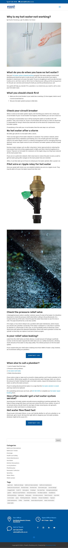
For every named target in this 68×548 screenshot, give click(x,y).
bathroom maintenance (45, 485)
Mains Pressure (48, 495)
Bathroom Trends (12, 450)
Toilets (20, 500)
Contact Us (34, 355)
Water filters (10, 475)
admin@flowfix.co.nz (20, 532)
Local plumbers (11, 465)
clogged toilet (11, 490)
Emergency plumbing (51, 490)
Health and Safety (12, 455)
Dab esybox (26, 490)
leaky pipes (28, 495)
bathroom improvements (31, 485)
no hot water (11, 498)
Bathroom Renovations (14, 448)
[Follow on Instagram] (43, 527)
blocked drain (24, 487)
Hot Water (32, 20)
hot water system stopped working (23, 75)
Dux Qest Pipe (41, 490)
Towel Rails (26, 500)
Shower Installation (43, 498)
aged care (10, 485)
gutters (9, 492)
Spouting (9, 473)
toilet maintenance (12, 500)
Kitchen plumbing (12, 495)
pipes (17, 498)
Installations (52, 492)
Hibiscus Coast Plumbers (19, 492)
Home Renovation (31, 492)
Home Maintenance (13, 458)
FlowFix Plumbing (14, 20)
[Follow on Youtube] (54, 527)
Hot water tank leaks (14, 371)
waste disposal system (37, 500)
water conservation (49, 500)
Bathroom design (18, 485)
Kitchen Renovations (13, 463)
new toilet (56, 495)
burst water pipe (42, 487)
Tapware (52, 498)
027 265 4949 (36, 391)
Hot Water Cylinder (42, 492)
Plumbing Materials (25, 498)
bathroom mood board (13, 487)
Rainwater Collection (13, 470)
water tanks (10, 503)
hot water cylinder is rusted (50, 386)
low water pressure (38, 495)
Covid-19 (18, 490)
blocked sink (33, 487)
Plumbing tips (11, 468)
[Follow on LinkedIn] (48, 527)
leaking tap (21, 495)
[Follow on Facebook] (38, 527)
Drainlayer (33, 490)
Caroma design (52, 487)
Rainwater (34, 498)
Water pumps (11, 478)
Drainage (9, 453)
